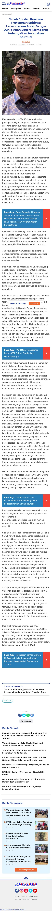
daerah (36, 8)
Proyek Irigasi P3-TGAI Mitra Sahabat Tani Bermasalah (17, 836)
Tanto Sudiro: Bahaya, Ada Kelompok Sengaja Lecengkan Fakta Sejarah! (19, 859)
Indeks (27, 8)
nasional (7, 701)
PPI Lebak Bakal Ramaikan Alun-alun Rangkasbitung (19, 823)
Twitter (32, 894)
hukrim (46, 8)
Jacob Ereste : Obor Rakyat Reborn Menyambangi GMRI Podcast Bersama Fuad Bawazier (20, 500)
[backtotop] (26, 879)
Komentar (27, 721)
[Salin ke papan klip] (32, 715)
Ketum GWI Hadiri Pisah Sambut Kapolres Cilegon (18, 846)
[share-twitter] (24, 715)
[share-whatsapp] (28, 715)
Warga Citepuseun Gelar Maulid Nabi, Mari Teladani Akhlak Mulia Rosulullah (18, 812)
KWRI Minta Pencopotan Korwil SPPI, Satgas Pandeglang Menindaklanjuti (21, 353)
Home (5, 8)
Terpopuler (16, 8)
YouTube (37, 894)
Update (34, 303)
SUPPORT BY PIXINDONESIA (13, 910)
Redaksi (17, 897)
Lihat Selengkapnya (25, 870)
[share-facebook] (20, 715)
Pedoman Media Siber (29, 897)
